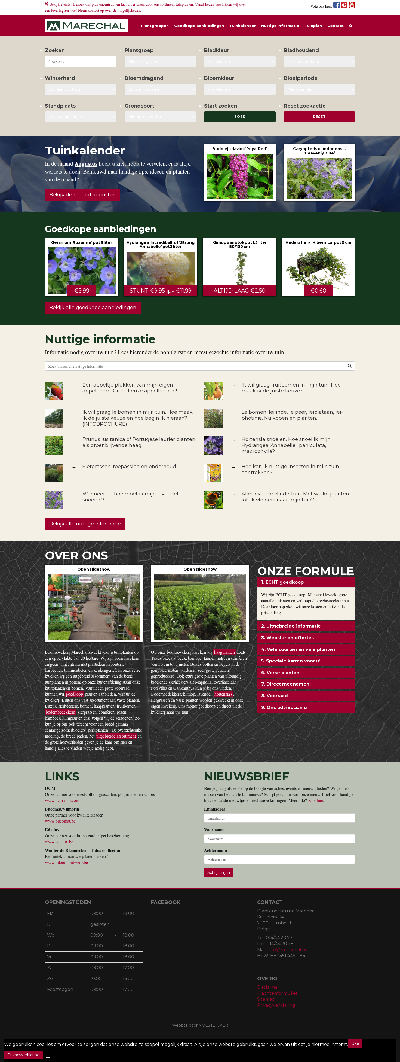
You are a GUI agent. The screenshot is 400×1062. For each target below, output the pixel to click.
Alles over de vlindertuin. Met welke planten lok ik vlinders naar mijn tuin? (295, 497)
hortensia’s (223, 694)
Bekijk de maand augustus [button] (82, 195)
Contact (335, 25)
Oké (355, 1043)
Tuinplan (313, 25)
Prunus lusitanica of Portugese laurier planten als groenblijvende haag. (138, 442)
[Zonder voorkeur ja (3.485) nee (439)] (160, 89)
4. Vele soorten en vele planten (298, 649)
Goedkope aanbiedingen (199, 25)
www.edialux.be (59, 841)
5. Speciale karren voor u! (291, 661)
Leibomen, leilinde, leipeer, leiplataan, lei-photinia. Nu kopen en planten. (292, 415)
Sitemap (266, 999)
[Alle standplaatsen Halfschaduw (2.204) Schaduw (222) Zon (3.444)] (80, 116)
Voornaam (214, 830)
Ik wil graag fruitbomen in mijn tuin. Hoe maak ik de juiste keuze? (291, 388)
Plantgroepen (155, 25)
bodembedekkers (60, 712)
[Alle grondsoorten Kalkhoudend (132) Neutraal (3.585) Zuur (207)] (160, 116)
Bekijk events (60, 4)
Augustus (86, 163)
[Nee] (48, 1057)
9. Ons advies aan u (284, 707)
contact (93, 10)
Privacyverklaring (276, 1005)
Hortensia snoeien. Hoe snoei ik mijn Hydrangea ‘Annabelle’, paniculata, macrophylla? (286, 445)
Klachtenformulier (277, 993)
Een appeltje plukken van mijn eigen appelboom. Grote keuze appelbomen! (129, 388)
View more (240, 172)
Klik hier (315, 800)
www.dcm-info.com (62, 800)
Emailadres (214, 809)
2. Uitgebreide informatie (291, 626)
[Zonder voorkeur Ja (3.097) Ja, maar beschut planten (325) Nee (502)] (80, 89)
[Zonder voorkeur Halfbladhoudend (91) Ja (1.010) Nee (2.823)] (319, 61)
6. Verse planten (280, 672)
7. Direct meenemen (285, 684)
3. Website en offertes (287, 637)
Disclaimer (268, 987)
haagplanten (224, 652)
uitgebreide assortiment (116, 736)
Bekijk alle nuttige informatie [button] (85, 524)
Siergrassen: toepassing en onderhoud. (129, 467)
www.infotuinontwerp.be (66, 862)
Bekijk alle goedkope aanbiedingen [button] (92, 308)
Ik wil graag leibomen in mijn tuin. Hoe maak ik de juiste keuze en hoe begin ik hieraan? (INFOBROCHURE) (137, 418)
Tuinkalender (242, 25)
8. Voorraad (274, 695)
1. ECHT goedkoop (282, 582)
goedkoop (74, 694)
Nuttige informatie (280, 25)
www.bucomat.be (60, 821)
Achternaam (215, 850)
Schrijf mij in (218, 872)
